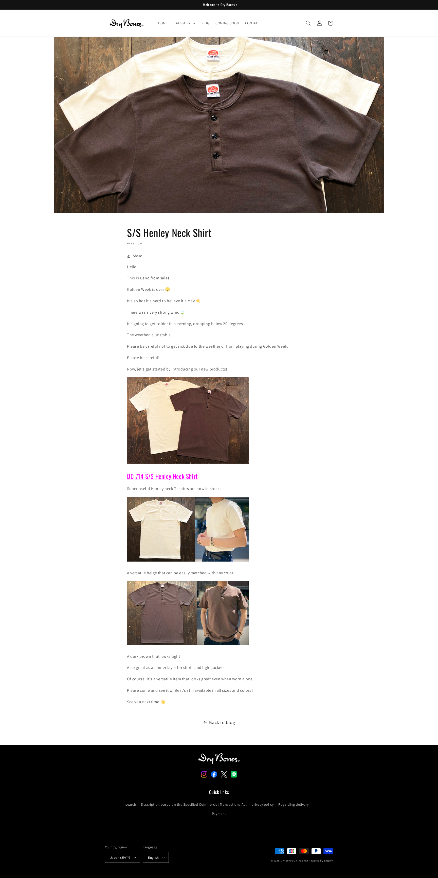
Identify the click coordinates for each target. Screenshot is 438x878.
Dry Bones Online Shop (294, 860)
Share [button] (137, 256)
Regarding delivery (293, 804)
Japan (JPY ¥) (120, 857)
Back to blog (222, 722)
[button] (184, 23)
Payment (219, 813)
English (153, 857)
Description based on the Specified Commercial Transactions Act (194, 804)
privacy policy (262, 804)
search (130, 804)
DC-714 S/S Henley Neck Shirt (162, 476)
